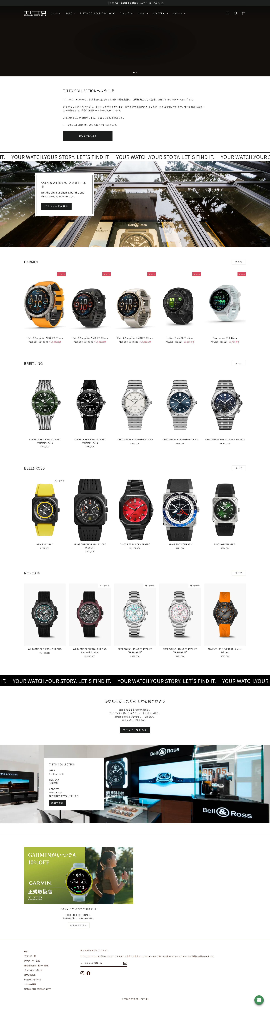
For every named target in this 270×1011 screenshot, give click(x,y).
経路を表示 (57, 803)
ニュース (56, 13)
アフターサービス (32, 960)
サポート (178, 13)
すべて (238, 261)
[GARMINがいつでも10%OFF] (78, 875)
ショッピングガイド (33, 979)
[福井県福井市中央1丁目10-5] (135, 784)
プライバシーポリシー (34, 970)
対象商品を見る (78, 925)
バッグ (141, 13)
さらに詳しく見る (88, 135)
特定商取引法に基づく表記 (36, 965)
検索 (26, 951)
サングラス (159, 13)
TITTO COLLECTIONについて (97, 13)
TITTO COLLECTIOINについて (37, 989)
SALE (69, 13)
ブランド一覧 (30, 956)
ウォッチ (125, 13)
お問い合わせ (30, 974)
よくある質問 (30, 984)
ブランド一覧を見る (56, 206)
